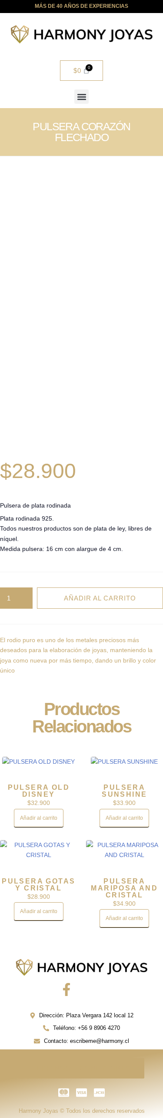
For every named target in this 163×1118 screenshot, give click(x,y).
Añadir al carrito (100, 598)
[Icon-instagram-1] (97, 989)
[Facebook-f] (66, 989)
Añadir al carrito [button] (38, 818)
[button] (81, 96)
